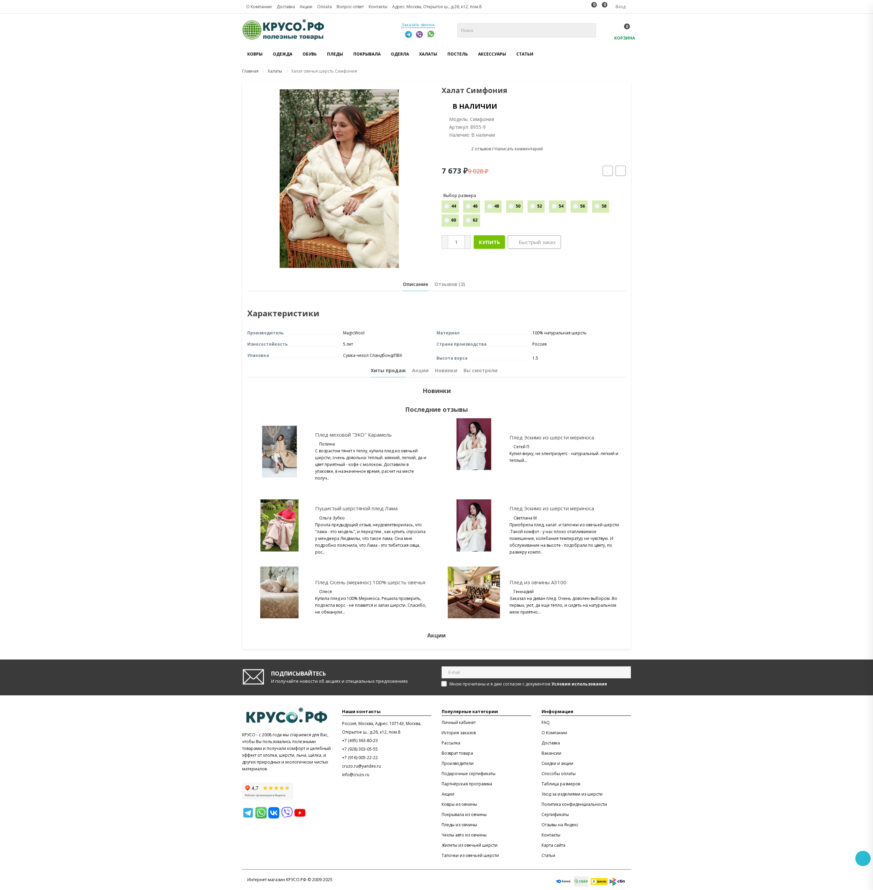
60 (453, 220)
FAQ (546, 722)
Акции (420, 370)
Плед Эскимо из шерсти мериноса (551, 437)
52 (539, 206)
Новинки (446, 370)
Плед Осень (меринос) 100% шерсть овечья (370, 582)
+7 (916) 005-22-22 (360, 757)
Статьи (524, 54)
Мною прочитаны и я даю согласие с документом (528, 684)
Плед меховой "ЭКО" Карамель (353, 434)
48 (496, 206)
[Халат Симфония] (339, 178)
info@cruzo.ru (355, 775)
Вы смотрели (480, 370)
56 (582, 206)
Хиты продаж (388, 370)
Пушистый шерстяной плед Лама (356, 508)
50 (518, 206)
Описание (415, 284)
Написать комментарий (518, 149)
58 (604, 206)
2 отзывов (481, 149)
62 (475, 220)
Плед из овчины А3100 (537, 582)
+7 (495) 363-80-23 (360, 740)
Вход (620, 7)
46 (475, 206)
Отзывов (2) (449, 284)
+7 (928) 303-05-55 (360, 749)
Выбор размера (459, 195)
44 (453, 206)
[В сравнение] (621, 171)
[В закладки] (608, 171)
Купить (489, 242)
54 (561, 206)
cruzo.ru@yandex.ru (361, 766)
